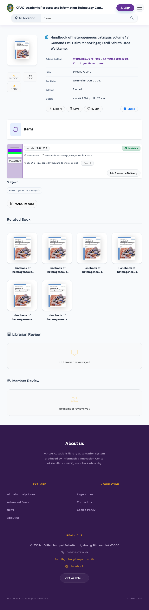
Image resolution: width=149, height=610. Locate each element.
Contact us (84, 502)
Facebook (77, 566)
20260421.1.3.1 (134, 598)
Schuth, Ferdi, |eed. (115, 58)
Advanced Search (19, 502)
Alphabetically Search (22, 494)
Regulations (85, 494)
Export (57, 109)
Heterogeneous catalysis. (24, 190)
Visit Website (73, 578)
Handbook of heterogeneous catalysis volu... (22, 270)
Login (127, 8)
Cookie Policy (86, 509)
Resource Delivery (125, 173)
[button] (54, 7)
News (10, 509)
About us (13, 517)
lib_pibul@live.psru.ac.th (77, 559)
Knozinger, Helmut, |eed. (89, 63)
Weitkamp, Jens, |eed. (87, 58)
